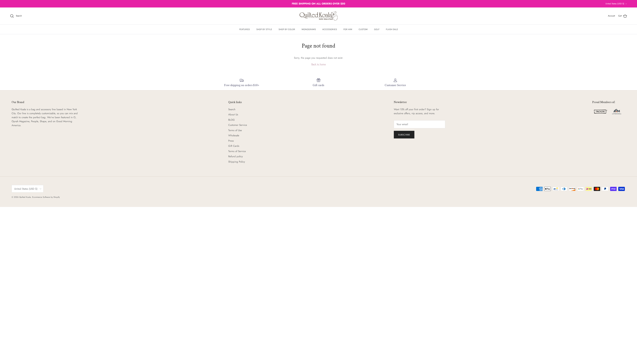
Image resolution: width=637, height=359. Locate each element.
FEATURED (244, 29)
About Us (233, 114)
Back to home (318, 64)
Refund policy (235, 156)
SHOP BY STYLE (264, 29)
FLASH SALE (392, 29)
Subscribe (404, 134)
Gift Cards (233, 146)
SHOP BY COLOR (287, 29)
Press (231, 141)
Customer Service (237, 125)
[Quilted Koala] (318, 16)
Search (231, 109)
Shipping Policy (236, 162)
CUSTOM (363, 29)
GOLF (376, 29)
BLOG (231, 120)
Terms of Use (235, 130)
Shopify (56, 197)
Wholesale (233, 135)
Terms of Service (237, 151)
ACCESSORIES (329, 29)
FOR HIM (347, 29)
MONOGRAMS (309, 29)
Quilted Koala (25, 197)
